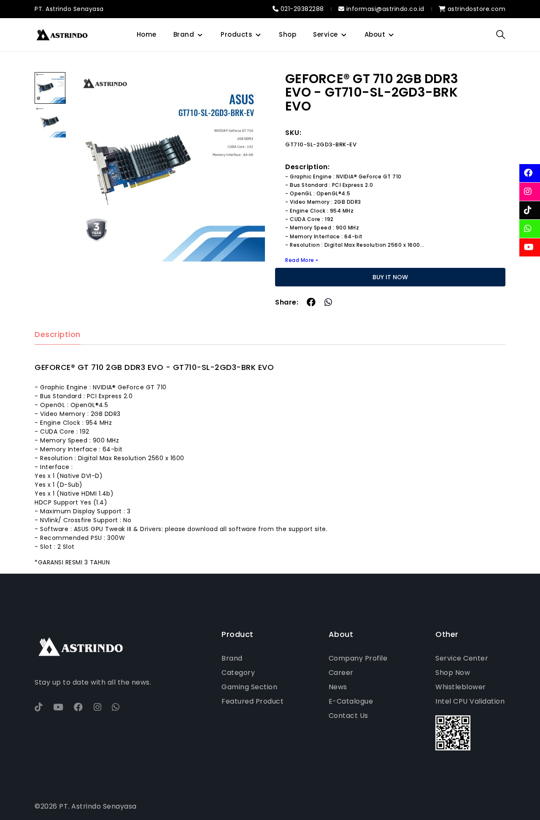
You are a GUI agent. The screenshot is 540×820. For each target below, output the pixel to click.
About (375, 34)
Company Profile (358, 658)
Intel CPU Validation (470, 701)
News (338, 687)
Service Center (461, 658)
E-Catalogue (351, 701)
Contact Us (348, 715)
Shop (287, 34)
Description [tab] (58, 335)
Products (236, 34)
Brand (183, 34)
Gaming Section (249, 687)
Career (341, 672)
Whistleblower (460, 687)
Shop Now (452, 672)
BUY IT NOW (390, 277)
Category (238, 672)
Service (325, 34)
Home (147, 34)
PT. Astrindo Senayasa (69, 9)
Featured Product (252, 701)
